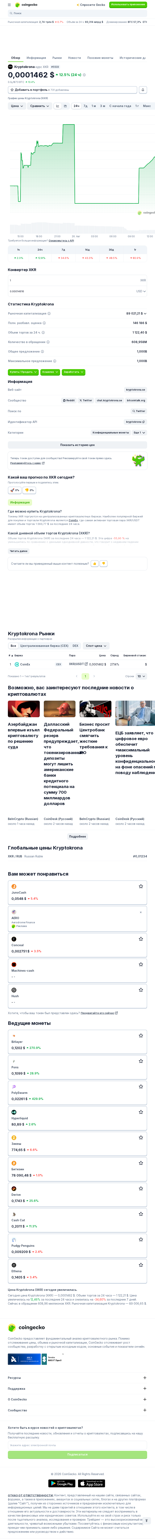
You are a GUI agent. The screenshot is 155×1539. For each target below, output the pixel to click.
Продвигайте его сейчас (97, 1013)
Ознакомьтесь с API (61, 240)
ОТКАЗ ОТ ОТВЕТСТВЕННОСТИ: (30, 1495)
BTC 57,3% (134, 21)
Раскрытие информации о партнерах (30, 638)
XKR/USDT (76, 664)
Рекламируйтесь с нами (25, 463)
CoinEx (73, 520)
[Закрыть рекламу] (141, 912)
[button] (135, 390)
